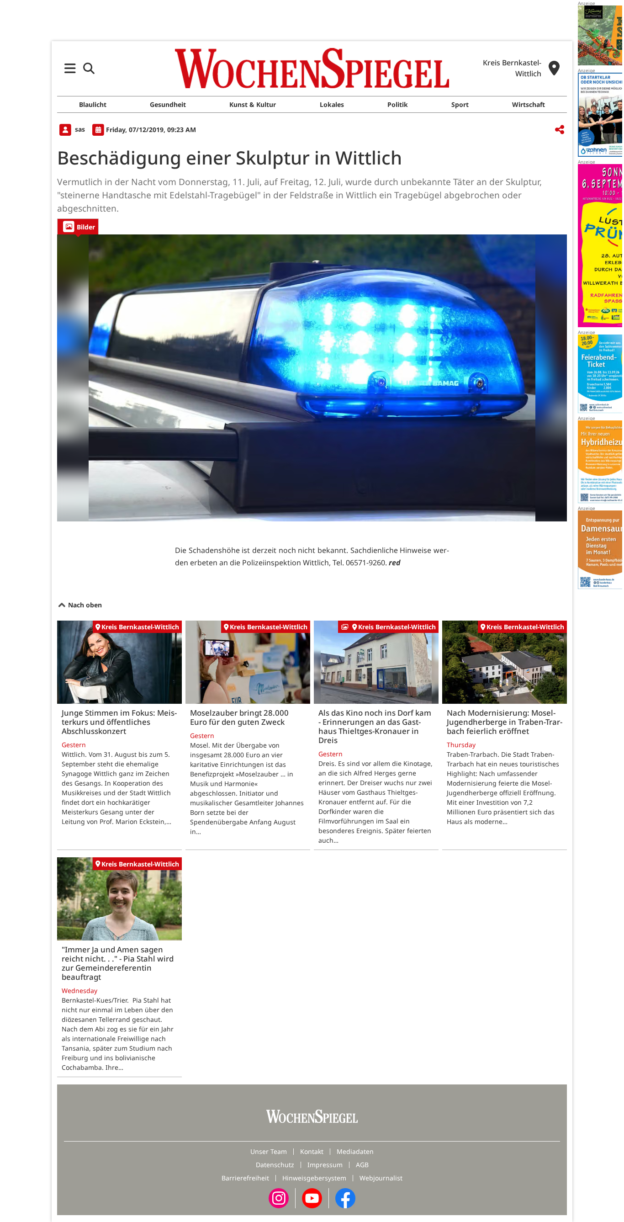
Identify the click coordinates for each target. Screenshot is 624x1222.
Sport (460, 104)
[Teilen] (559, 130)
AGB (362, 1164)
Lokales (332, 104)
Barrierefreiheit (245, 1178)
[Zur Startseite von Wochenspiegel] (312, 68)
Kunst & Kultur (252, 104)
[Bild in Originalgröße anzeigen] (312, 377)
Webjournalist (381, 1178)
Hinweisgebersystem (314, 1178)
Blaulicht (92, 104)
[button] (70, 68)
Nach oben (84, 604)
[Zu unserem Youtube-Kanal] (312, 1197)
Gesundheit (168, 104)
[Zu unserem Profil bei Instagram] (279, 1197)
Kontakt (311, 1151)
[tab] (78, 226)
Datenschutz (275, 1164)
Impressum (325, 1164)
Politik (397, 104)
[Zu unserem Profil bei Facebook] (345, 1197)
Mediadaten (355, 1151)
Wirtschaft (528, 104)
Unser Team (268, 1151)
